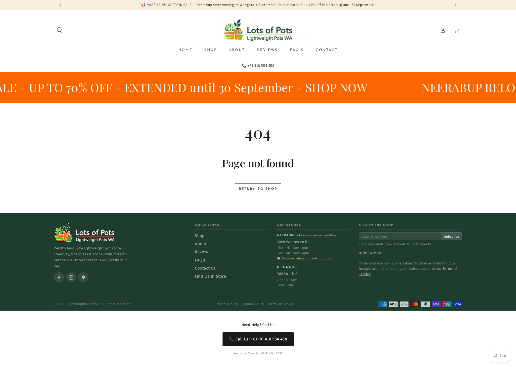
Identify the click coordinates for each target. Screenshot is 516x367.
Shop (200, 235)
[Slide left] (61, 5)
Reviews (202, 251)
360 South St (288, 273)
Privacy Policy (227, 304)
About (200, 243)
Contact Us (205, 268)
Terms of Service (280, 304)
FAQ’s (200, 260)
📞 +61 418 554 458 (258, 65)
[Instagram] (71, 277)
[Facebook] (59, 277)
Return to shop (258, 189)
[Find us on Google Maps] (83, 277)
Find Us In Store (210, 276)
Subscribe (451, 236)
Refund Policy (253, 304)
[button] (59, 30)
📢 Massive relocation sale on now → (305, 258)
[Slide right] (455, 5)
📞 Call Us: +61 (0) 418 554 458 (258, 339)
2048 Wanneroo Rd (293, 241)
